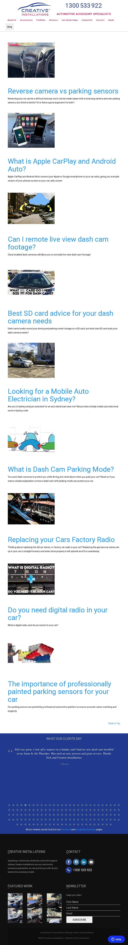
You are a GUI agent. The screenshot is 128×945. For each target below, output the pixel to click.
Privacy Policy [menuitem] (58, 932)
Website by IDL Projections (77, 938)
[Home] (35, 8)
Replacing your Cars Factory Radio (61, 539)
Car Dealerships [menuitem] (70, 20)
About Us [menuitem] (11, 20)
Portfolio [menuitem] (40, 20)
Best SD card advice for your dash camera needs (60, 317)
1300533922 (83, 5)
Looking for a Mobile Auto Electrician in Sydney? (48, 395)
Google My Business (86, 829)
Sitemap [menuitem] (69, 932)
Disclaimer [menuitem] (45, 932)
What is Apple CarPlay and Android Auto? (62, 165)
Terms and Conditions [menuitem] (84, 932)
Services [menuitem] (53, 20)
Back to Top (114, 723)
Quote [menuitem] (111, 20)
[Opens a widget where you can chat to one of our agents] (116, 939)
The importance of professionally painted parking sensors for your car (59, 692)
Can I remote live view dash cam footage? (58, 243)
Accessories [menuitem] (26, 20)
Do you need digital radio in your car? (58, 614)
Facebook (66, 829)
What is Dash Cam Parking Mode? (61, 469)
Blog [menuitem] (9, 27)
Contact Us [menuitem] (87, 20)
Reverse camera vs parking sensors (63, 91)
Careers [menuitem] (100, 20)
